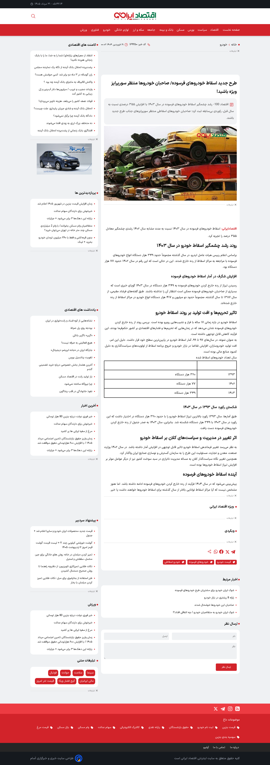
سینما (90, 673)
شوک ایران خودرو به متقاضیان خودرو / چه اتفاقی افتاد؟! (203, 612)
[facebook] (221, 551)
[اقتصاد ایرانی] (135, 16)
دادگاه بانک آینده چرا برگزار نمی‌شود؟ (72, 116)
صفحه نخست (231, 30)
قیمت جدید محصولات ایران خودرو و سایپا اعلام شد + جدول (63, 533)
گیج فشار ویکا (67, 681)
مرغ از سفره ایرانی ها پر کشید (76, 431)
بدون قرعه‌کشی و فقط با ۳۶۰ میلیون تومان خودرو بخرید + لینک (65, 240)
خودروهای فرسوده (198, 562)
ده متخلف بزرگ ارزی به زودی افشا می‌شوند (69, 123)
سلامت (78, 673)
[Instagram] (230, 709)
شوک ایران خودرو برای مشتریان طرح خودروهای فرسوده (204, 590)
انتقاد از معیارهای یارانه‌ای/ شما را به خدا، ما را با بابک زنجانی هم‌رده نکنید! (63, 58)
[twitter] (227, 551)
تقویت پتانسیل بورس (80, 358)
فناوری (95, 30)
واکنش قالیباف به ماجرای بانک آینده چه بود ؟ (68, 82)
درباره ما (235, 747)
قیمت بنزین (228, 727)
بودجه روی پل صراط (81, 328)
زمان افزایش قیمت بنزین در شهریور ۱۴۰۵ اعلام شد (64, 204)
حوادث (65, 673)
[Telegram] (223, 709)
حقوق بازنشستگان (179, 727)
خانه (234, 44)
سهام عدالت (104, 727)
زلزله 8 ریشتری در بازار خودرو (219, 598)
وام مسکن (83, 727)
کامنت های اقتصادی (82, 44)
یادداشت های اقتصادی (80, 309)
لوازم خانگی (122, 30)
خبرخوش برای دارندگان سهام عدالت (73, 211)
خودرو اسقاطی (172, 562)
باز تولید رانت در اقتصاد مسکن (75, 377)
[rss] (237, 709)
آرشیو (206, 747)
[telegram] (233, 551)
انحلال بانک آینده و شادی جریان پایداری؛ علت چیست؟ (63, 109)
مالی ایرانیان (87, 681)
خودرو (107, 30)
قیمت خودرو (224, 562)
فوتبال (53, 673)
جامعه (151, 30)
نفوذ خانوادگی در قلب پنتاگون (75, 391)
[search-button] (33, 16)
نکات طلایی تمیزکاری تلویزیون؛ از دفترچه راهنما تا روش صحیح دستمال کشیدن (65, 569)
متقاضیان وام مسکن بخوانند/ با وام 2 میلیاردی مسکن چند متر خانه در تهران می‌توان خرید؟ (66, 228)
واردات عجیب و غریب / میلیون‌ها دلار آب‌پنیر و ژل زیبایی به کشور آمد (65, 92)
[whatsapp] (215, 551)
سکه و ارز (138, 30)
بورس (191, 30)
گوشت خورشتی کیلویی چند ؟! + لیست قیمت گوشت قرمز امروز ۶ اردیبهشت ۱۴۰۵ (64, 545)
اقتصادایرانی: (229, 229)
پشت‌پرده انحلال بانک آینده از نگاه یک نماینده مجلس (63, 67)
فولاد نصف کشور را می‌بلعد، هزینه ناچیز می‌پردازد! (65, 101)
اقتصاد (214, 30)
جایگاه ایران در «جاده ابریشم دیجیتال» (71, 350)
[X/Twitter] (215, 709)
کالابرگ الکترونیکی (130, 727)
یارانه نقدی (154, 727)
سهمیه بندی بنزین (225, 737)
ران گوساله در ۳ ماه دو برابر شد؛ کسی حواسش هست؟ (63, 75)
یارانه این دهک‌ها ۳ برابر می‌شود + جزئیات (69, 218)
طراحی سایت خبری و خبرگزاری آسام (51, 758)
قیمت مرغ (42, 727)
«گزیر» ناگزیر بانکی (82, 335)
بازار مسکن (63, 727)
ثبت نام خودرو (205, 727)
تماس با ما (219, 747)
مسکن (180, 30)
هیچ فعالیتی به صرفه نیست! (77, 343)
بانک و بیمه (166, 30)
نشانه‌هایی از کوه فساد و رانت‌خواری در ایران (69, 321)
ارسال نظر (226, 667)
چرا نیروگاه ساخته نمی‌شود (78, 384)
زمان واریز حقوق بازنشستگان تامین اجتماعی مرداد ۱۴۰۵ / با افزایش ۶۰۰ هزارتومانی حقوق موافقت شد (64, 441)
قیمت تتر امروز (45, 681)
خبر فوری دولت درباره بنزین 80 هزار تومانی (69, 417)
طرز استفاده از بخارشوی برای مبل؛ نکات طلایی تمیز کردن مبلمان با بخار (64, 580)
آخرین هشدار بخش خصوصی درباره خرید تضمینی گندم (65, 367)
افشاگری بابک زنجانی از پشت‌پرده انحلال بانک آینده (65, 131)
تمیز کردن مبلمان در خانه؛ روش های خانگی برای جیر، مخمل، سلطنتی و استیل (63, 557)
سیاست (202, 30)
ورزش (84, 30)
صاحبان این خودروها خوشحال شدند (214, 605)
